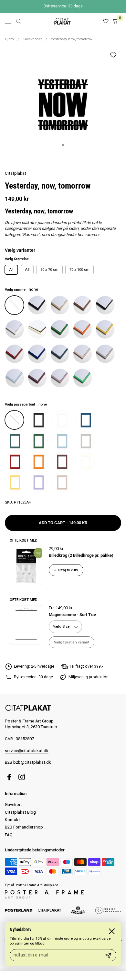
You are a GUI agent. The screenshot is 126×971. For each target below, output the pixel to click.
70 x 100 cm (79, 269)
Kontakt (12, 819)
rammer (92, 234)
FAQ (9, 834)
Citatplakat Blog (20, 812)
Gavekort (13, 804)
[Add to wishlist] (113, 55)
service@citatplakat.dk (26, 750)
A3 (27, 269)
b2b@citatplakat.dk (32, 762)
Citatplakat (15, 173)
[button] (18, 21)
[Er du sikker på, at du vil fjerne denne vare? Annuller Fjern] (63, 105)
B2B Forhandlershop (24, 827)
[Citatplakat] (62, 21)
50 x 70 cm (49, 269)
